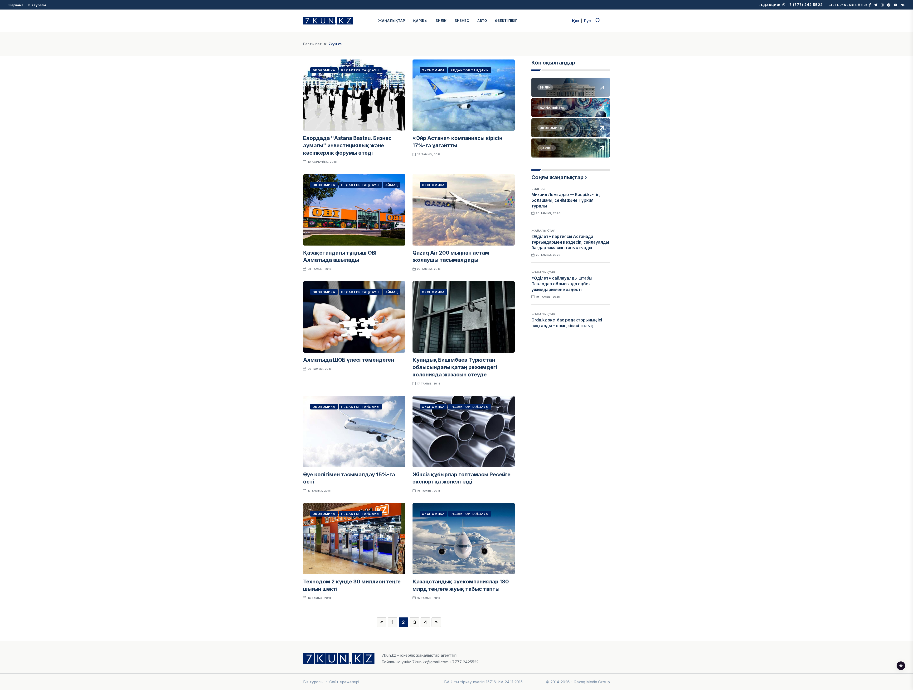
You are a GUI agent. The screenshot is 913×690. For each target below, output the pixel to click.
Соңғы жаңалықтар (557, 177)
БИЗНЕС (462, 21)
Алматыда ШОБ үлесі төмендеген (348, 360)
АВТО (482, 21)
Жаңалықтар (543, 230)
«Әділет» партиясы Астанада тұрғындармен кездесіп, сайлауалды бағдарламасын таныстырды (570, 242)
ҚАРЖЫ (420, 21)
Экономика (324, 70)
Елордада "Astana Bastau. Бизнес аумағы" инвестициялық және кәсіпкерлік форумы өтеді (347, 145)
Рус (587, 20)
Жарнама (16, 5)
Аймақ (391, 185)
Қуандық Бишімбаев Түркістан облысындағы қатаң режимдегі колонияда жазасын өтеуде (455, 367)
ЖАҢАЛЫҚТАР (391, 21)
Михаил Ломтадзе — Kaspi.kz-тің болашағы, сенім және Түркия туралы (565, 200)
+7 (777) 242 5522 (804, 5)
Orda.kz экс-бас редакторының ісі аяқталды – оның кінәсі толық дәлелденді (566, 326)
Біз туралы (37, 5)
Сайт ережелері (344, 682)
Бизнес (538, 189)
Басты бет (312, 44)
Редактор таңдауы (360, 70)
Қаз (575, 20)
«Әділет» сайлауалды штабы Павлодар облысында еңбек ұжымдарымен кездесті (561, 284)
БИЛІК (441, 21)
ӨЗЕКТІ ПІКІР (506, 21)
